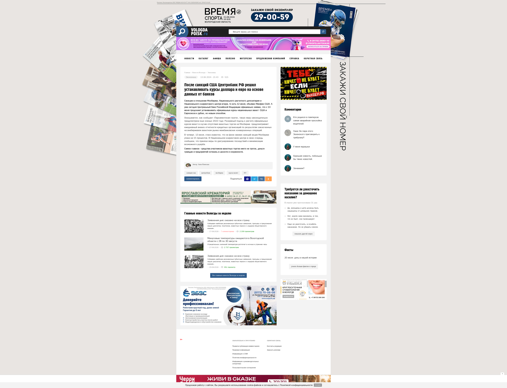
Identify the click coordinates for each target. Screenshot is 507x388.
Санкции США (191, 173)
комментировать (192, 179)
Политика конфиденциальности (244, 358)
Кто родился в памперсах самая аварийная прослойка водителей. (307, 120)
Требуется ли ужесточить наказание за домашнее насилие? (302, 193)
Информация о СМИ (240, 354)
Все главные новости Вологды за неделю (228, 275)
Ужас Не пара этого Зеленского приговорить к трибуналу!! (306, 134)
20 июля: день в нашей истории (301, 257)
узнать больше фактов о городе (303, 266)
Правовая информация (241, 350)
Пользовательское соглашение (244, 368)
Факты (289, 250)
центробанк (205, 173)
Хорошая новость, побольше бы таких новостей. (307, 157)
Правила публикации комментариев (245, 346)
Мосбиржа (219, 173)
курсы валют (233, 173)
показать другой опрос (304, 234)
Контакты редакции (274, 346)
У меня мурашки (301, 146)
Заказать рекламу (273, 350)
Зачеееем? (298, 168)
